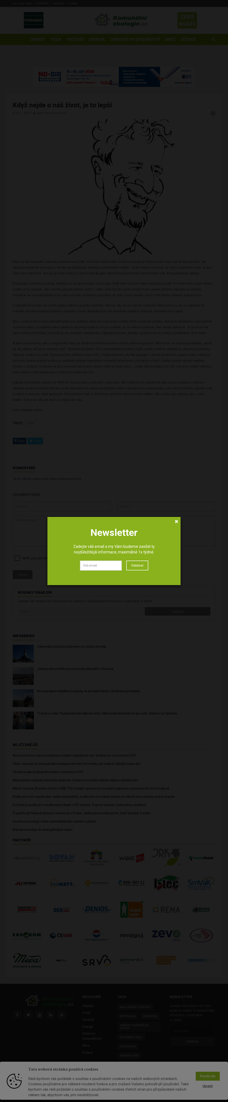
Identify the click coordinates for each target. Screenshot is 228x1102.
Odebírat (137, 565)
